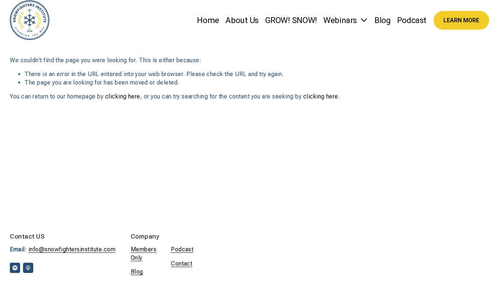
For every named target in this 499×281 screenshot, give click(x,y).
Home (208, 20)
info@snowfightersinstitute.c (67, 249)
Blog (382, 20)
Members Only (143, 253)
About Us (241, 20)
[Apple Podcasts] (28, 268)
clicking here (122, 96)
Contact (181, 263)
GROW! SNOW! (291, 20)
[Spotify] (15, 268)
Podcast (411, 20)
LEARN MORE (461, 20)
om (111, 249)
